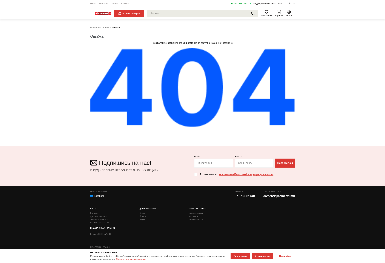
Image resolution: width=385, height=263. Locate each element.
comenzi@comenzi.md (279, 196)
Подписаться (285, 163)
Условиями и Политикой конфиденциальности (246, 174)
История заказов (196, 213)
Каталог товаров (131, 13)
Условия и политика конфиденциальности (99, 221)
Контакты (103, 3)
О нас (92, 3)
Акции (114, 3)
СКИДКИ (125, 3)
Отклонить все (263, 256)
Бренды (143, 216)
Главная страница (99, 27)
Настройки (285, 256)
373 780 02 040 (240, 3)
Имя (197, 157)
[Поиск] (253, 13)
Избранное (193, 216)
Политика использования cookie (131, 259)
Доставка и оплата (98, 216)
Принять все (240, 256)
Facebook (99, 196)
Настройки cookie (100, 247)
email (238, 157)
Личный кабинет (196, 220)
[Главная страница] (103, 13)
